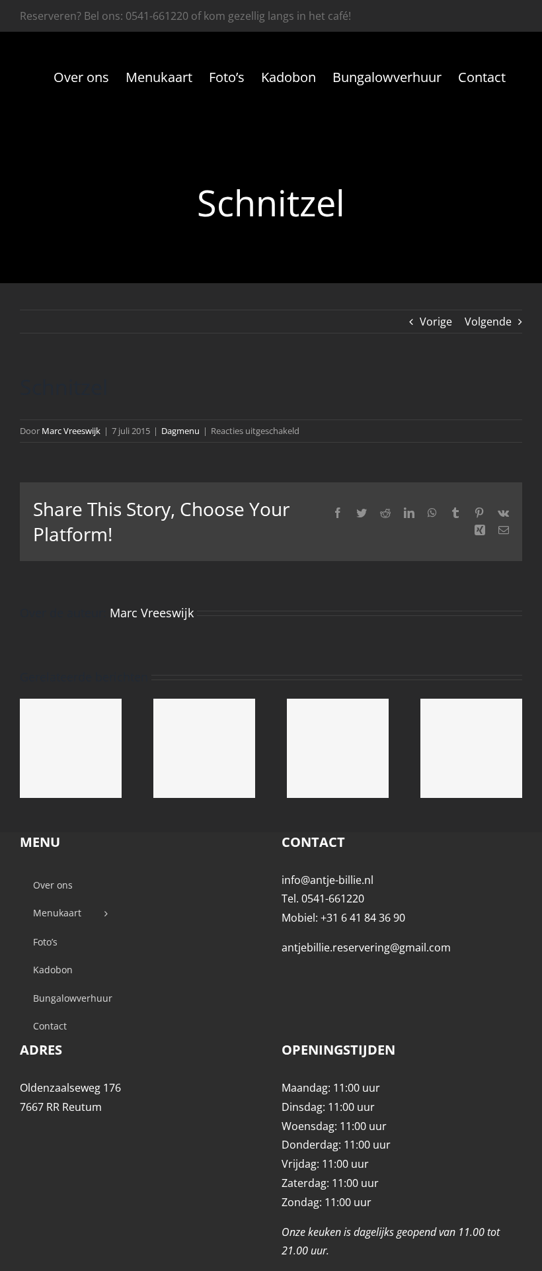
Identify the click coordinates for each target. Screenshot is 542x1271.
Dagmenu (180, 431)
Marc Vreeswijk (71, 431)
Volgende (488, 321)
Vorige (436, 321)
